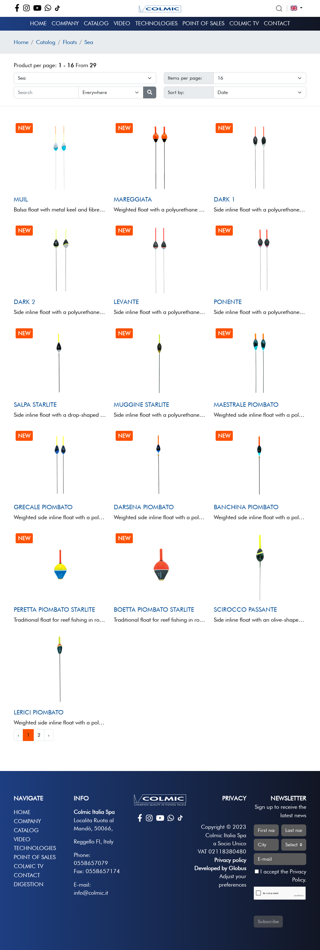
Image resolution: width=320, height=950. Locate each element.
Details (32, 181)
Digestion (28, 884)
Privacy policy (230, 860)
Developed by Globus (220, 868)
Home (38, 23)
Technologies (156, 23)
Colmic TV (244, 23)
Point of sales (203, 23)
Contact (277, 23)
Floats (70, 42)
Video (122, 23)
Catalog (96, 23)
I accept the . (282, 875)
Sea (88, 42)
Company (65, 23)
